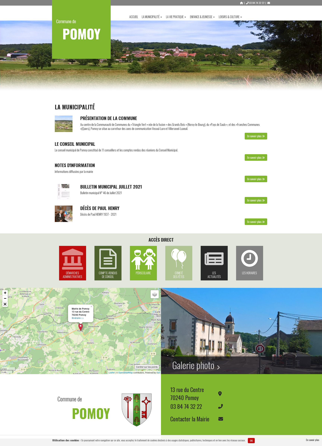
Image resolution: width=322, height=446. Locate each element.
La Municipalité (151, 17)
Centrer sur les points (147, 366)
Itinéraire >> (78, 317)
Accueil (133, 17)
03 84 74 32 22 (257, 3)
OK (251, 440)
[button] (5, 304)
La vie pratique (175, 17)
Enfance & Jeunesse (201, 17)
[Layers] (155, 294)
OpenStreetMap (125, 372)
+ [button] (5, 292)
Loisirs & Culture (229, 17)
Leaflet (111, 372)
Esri (158, 372)
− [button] (5, 298)
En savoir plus (312, 440)
